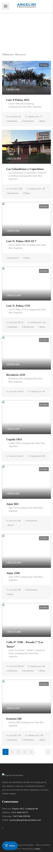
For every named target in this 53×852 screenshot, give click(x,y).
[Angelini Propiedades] (26, 5)
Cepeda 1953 (14, 439)
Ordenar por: (8, 54)
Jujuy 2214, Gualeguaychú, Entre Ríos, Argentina (26, 509)
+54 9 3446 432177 (20, 812)
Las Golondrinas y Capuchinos (25, 168)
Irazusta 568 (13, 718)
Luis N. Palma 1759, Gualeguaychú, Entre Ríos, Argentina (27, 311)
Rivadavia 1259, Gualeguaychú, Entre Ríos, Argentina (25, 380)
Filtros (12, 846)
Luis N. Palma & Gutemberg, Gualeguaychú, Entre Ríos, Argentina (25, 105)
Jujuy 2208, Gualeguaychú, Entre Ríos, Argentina (26, 578)
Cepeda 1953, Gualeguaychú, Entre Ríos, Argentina (27, 444)
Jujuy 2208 (13, 573)
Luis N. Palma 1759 (18, 305)
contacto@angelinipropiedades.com (25, 820)
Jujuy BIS (12, 503)
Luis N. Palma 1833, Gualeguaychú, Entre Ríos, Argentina (27, 246)
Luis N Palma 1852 (17, 99)
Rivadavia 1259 (15, 374)
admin (37, 849)
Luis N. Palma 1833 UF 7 (21, 241)
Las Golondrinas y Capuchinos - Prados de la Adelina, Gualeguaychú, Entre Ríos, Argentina (27, 176)
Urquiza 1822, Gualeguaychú (25, 808)
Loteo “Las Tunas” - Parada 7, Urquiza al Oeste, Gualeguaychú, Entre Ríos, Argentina (27, 653)
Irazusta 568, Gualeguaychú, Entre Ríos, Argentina (26, 724)
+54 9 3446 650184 (21, 816)
